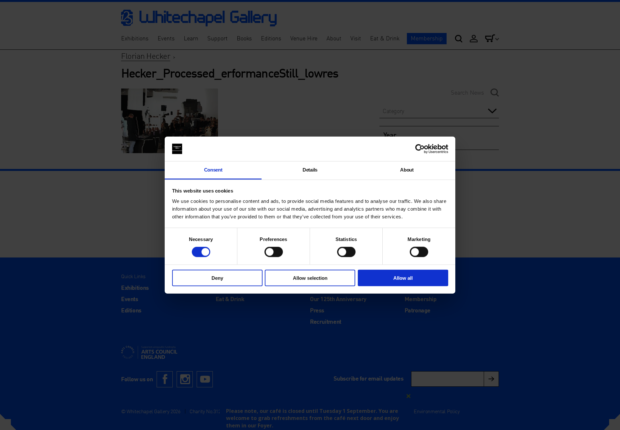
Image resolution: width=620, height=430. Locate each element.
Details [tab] (310, 170)
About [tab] (406, 170)
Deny (217, 277)
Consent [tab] (213, 170)
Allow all (403, 277)
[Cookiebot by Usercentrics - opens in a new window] (420, 149)
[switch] (273, 252)
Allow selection (310, 277)
